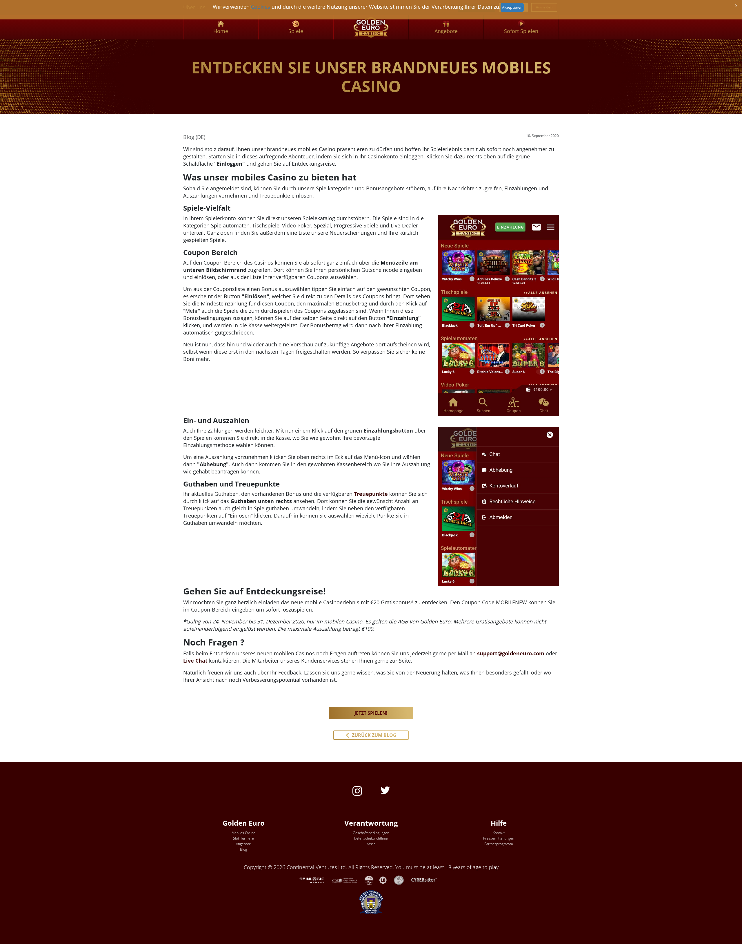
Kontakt (499, 832)
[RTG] (314, 879)
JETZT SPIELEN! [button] (371, 713)
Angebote (243, 843)
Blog (243, 849)
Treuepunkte (371, 493)
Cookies (260, 6)
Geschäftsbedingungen (371, 832)
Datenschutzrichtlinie (371, 838)
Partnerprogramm (498, 843)
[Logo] (371, 27)
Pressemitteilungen (498, 838)
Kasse (371, 843)
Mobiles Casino (243, 832)
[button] (371, 735)
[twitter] (385, 789)
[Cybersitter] (427, 879)
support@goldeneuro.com (510, 653)
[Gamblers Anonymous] (402, 879)
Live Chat (195, 660)
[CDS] (348, 879)
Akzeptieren (512, 7)
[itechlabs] (372, 879)
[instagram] (357, 790)
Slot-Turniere (243, 838)
